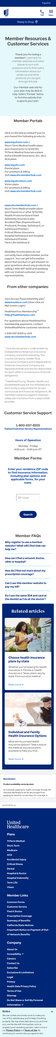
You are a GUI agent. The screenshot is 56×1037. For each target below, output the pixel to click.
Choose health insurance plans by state (26, 659)
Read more (14, 684)
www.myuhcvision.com (18, 181)
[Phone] (40, 10)
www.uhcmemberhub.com (25, 175)
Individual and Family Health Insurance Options (27, 734)
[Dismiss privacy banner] (52, 1011)
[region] (28, 786)
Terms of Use (31, 1030)
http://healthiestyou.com (20, 314)
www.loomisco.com (16, 302)
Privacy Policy (13, 1030)
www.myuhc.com (15, 165)
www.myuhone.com (17, 142)
